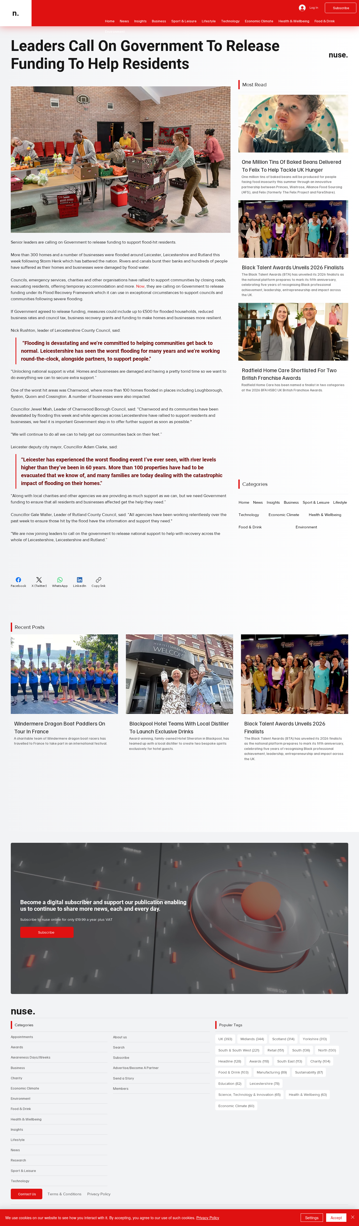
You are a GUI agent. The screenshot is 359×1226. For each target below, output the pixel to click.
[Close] (353, 1217)
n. (15, 13)
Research (18, 1160)
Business (18, 1067)
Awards (17, 1047)
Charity (16, 1078)
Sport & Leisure (23, 1170)
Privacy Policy (98, 1194)
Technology (20, 1180)
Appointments (22, 1036)
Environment (20, 1098)
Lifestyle (18, 1139)
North (328, 1050)
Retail (277, 1050)
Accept (336, 1217)
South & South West (240, 1050)
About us (120, 1037)
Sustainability (310, 1072)
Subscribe (121, 1057)
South (302, 1050)
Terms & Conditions (64, 1194)
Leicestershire (266, 1083)
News (15, 1150)
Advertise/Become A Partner (136, 1067)
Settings (312, 1217)
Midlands (253, 1038)
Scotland (285, 1038)
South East (291, 1061)
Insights (17, 1129)
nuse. (338, 54)
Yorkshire (316, 1038)
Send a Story (123, 1078)
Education (231, 1083)
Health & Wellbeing (26, 1119)
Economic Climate (25, 1088)
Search (119, 1047)
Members (121, 1088)
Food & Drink (21, 1108)
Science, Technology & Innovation (251, 1094)
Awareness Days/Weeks (30, 1057)
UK (226, 1038)
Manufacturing (273, 1072)
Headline (231, 1061)
